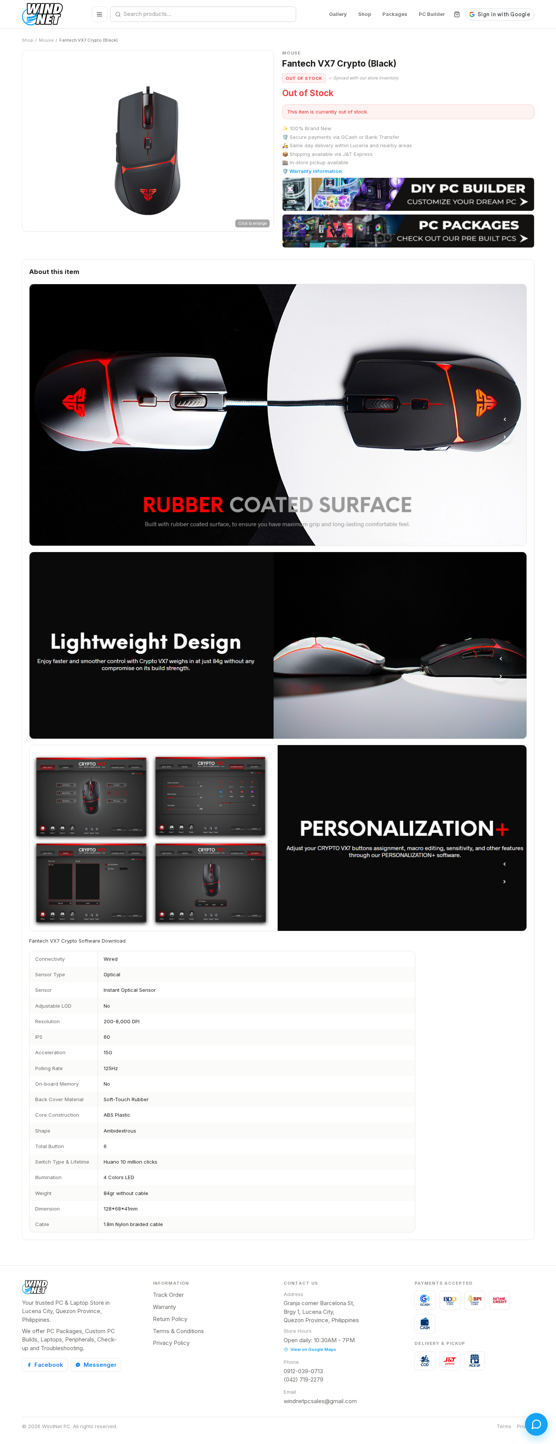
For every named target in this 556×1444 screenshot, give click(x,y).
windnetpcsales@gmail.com (320, 1401)
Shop (364, 14)
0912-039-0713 (303, 1371)
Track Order (168, 1294)
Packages (394, 14)
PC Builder (432, 14)
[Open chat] (536, 1424)
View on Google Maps (313, 1349)
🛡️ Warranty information (312, 171)
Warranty (164, 1306)
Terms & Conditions (178, 1331)
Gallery (338, 14)
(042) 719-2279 (303, 1379)
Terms (504, 1426)
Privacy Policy (171, 1342)
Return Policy (170, 1319)
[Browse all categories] (99, 14)
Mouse (46, 40)
